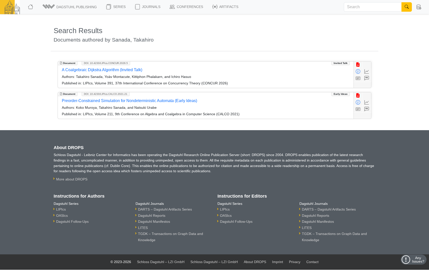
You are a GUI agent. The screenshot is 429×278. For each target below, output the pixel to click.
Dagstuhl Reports (151, 216)
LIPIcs (61, 209)
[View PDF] (358, 64)
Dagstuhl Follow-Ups (72, 221)
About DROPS (255, 262)
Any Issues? (418, 259)
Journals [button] (150, 7)
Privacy (294, 262)
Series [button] (119, 7)
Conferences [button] (189, 7)
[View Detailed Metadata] (358, 71)
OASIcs (62, 216)
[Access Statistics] (366, 71)
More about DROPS (71, 179)
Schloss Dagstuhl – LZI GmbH (160, 262)
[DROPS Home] (31, 7)
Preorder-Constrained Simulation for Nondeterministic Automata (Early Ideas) (129, 101)
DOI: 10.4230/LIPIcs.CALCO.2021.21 (105, 94)
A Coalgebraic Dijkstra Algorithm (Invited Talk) (102, 70)
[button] (70, 7)
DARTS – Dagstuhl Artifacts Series (165, 209)
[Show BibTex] (366, 78)
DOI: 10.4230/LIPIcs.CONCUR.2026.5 (106, 63)
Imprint (277, 262)
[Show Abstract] (358, 78)
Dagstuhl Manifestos (154, 221)
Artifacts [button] (228, 7)
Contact (312, 262)
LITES (143, 228)
